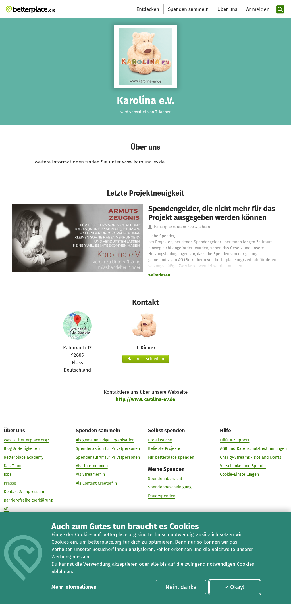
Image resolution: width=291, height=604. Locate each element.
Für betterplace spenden (171, 457)
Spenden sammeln (188, 9)
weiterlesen (159, 275)
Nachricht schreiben (145, 358)
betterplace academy (23, 457)
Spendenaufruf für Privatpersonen (108, 457)
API (6, 508)
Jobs (8, 474)
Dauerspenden (161, 495)
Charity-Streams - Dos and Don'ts (250, 457)
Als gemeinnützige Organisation (105, 439)
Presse (10, 483)
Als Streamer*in (90, 474)
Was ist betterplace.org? (26, 439)
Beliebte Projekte (164, 448)
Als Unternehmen (92, 465)
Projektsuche (160, 439)
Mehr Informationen (74, 587)
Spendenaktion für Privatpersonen (108, 448)
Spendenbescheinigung (170, 487)
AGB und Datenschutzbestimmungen (253, 448)
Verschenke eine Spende (243, 465)
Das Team (12, 465)
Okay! (237, 587)
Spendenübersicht (165, 478)
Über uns (227, 9)
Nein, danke (180, 587)
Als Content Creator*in (96, 483)
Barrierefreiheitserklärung (28, 500)
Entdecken (147, 9)
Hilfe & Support (234, 439)
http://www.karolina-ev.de (145, 399)
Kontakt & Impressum (24, 491)
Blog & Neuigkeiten (22, 448)
